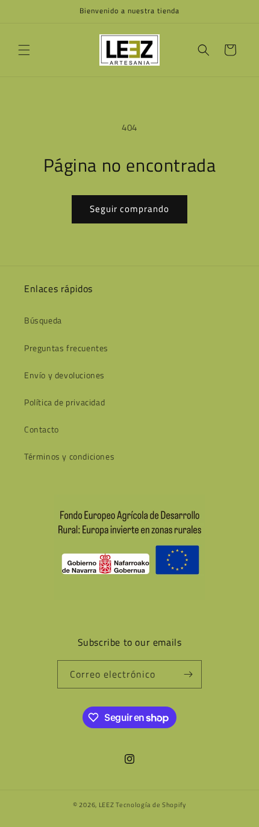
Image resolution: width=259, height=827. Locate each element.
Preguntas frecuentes (66, 348)
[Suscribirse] (188, 674)
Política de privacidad (64, 402)
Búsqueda (43, 320)
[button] (24, 50)
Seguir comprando (129, 209)
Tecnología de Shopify (151, 805)
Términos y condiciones (69, 456)
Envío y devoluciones (64, 375)
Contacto (41, 429)
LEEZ (107, 805)
